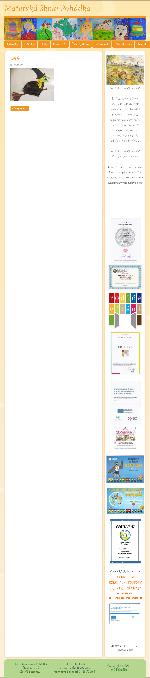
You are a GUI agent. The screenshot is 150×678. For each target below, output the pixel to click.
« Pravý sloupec (19, 108)
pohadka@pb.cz (80, 667)
